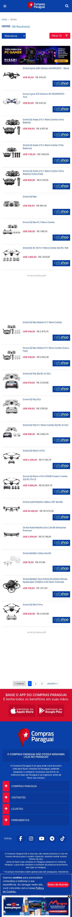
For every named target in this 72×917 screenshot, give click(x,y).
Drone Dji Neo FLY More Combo (39, 222)
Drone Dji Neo (30, 196)
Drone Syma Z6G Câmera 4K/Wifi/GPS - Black (46, 68)
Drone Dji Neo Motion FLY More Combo (42, 322)
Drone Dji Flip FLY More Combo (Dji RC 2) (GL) (46, 425)
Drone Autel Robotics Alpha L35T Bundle (43, 502)
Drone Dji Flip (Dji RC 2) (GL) (37, 373)
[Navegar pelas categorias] (5, 6)
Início (4, 19)
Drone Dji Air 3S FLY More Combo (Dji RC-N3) (45, 248)
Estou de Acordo (58, 884)
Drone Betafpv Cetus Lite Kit (37, 553)
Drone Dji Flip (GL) (32, 399)
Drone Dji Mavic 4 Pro (34, 450)
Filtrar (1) (57, 35)
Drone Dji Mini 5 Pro (33, 604)
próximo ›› (52, 683)
